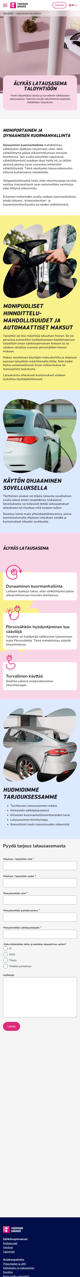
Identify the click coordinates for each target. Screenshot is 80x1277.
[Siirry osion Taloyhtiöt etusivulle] (19, 5)
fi (73, 5)
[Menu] (5, 5)
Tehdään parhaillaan (20, 966)
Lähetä (11, 1026)
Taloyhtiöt (8, 13)
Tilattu (13, 960)
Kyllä (12, 954)
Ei (10, 948)
